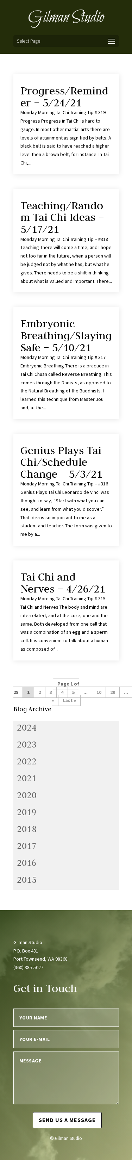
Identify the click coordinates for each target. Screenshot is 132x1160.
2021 (27, 778)
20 (112, 692)
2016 (27, 862)
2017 (27, 845)
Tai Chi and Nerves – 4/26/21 (62, 582)
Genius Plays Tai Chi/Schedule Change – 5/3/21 (61, 461)
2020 (27, 795)
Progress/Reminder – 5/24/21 (64, 96)
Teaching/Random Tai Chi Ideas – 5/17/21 (62, 217)
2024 (27, 727)
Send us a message (67, 1119)
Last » (69, 700)
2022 (27, 761)
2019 (27, 812)
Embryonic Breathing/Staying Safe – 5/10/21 (66, 335)
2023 (27, 744)
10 (98, 692)
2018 (27, 829)
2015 (27, 879)
